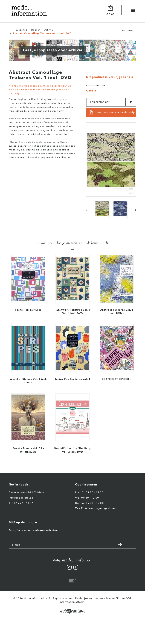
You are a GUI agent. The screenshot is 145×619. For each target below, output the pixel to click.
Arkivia (48, 29)
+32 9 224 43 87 (21, 503)
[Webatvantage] (72, 611)
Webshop (21, 29)
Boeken (35, 29)
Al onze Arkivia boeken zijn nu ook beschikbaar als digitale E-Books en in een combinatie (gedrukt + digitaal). (40, 89)
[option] (111, 165)
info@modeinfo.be (21, 497)
